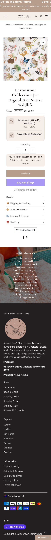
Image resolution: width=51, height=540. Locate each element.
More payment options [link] (26, 189)
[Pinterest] (8, 521)
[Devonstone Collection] (11, 135)
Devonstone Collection (29, 134)
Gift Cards (9, 434)
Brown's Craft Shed (32, 533)
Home (7, 24)
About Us (8, 438)
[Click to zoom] (43, 42)
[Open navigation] (6, 16)
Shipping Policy (11, 466)
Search (7, 424)
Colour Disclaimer (13, 475)
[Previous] (3, 8)
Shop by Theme (12, 401)
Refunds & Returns (13, 471)
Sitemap (8, 447)
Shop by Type (11, 405)
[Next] (48, 8)
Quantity (25, 144)
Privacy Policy (11, 480)
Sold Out (25, 173)
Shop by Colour (12, 396)
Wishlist (7, 429)
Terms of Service (12, 485)
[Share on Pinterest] (27, 237)
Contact (8, 452)
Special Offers (11, 391)
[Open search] (36, 16)
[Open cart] (45, 16)
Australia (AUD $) (16, 496)
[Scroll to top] (45, 532)
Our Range (9, 387)
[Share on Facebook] (24, 237)
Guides (7, 443)
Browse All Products (14, 410)
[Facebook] (5, 521)
